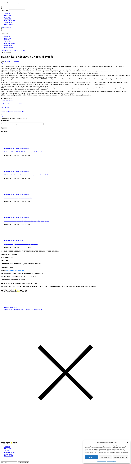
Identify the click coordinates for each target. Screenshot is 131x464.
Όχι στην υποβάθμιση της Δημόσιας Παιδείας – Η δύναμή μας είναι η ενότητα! (21, 244)
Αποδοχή (91, 457)
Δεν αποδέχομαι (105, 457)
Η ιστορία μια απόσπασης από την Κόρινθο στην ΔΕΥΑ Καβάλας (18, 198)
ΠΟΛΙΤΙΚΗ (7, 15)
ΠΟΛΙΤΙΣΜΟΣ (8, 24)
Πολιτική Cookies (101, 461)
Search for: (4, 10)
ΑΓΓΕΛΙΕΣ (7, 19)
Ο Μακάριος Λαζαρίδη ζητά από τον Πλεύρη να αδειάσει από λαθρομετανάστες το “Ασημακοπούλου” (26, 175)
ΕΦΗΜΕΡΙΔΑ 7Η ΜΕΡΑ (11, 61)
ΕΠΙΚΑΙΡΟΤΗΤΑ (9, 21)
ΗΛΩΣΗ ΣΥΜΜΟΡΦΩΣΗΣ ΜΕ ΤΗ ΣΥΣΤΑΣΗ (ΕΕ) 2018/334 (24, 309)
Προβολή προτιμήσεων (120, 457)
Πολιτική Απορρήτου (111, 461)
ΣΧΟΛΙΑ (7, 17)
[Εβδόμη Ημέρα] (6, 27)
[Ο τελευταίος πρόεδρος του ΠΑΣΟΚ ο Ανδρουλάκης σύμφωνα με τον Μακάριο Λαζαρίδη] (11, 146)
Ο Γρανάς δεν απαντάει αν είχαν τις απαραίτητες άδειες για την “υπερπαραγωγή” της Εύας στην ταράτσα (26, 221)
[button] (127, 442)
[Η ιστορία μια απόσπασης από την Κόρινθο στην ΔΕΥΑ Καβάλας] (11, 192)
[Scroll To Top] (1, 459)
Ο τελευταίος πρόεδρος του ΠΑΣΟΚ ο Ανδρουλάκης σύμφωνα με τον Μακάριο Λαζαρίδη (23, 151)
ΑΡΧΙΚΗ (7, 13)
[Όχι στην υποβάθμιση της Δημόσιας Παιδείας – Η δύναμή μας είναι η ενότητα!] (11, 238)
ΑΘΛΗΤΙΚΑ (8, 22)
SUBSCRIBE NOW (23, 462)
